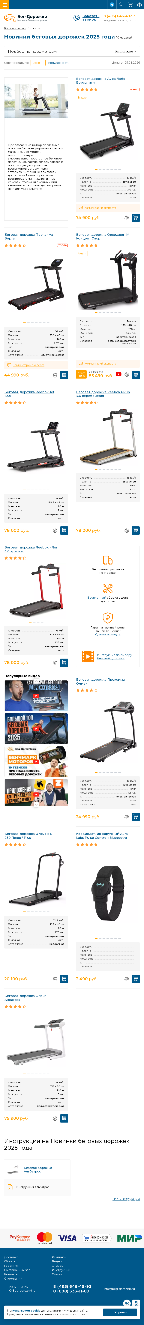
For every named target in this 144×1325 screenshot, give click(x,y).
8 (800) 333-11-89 (71, 1291)
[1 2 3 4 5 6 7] (36, 285)
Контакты (11, 1274)
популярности (58, 62)
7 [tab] (119, 169)
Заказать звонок (90, 17)
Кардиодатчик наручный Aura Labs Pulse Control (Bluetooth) (102, 835)
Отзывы (58, 1265)
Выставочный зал (17, 1270)
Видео (57, 1261)
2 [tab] (100, 169)
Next (36, 805)
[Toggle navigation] (4, 4)
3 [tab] (104, 169)
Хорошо (121, 1312)
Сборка (9, 1261)
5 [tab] (111, 169)
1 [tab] (96, 169)
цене (36, 62)
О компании (13, 1278)
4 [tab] (107, 169)
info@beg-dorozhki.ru (119, 1289)
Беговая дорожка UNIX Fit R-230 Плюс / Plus (29, 835)
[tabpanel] (108, 130)
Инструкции (61, 1270)
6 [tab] (115, 169)
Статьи (57, 1274)
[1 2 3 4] (36, 591)
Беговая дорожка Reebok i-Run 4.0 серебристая (103, 394)
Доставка (11, 1257)
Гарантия (11, 1265)
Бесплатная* (96, 597)
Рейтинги (59, 1257)
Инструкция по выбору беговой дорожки (114, 656)
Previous (36, 681)
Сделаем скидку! (108, 634)
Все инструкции (126, 1199)
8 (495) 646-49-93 (120, 16)
